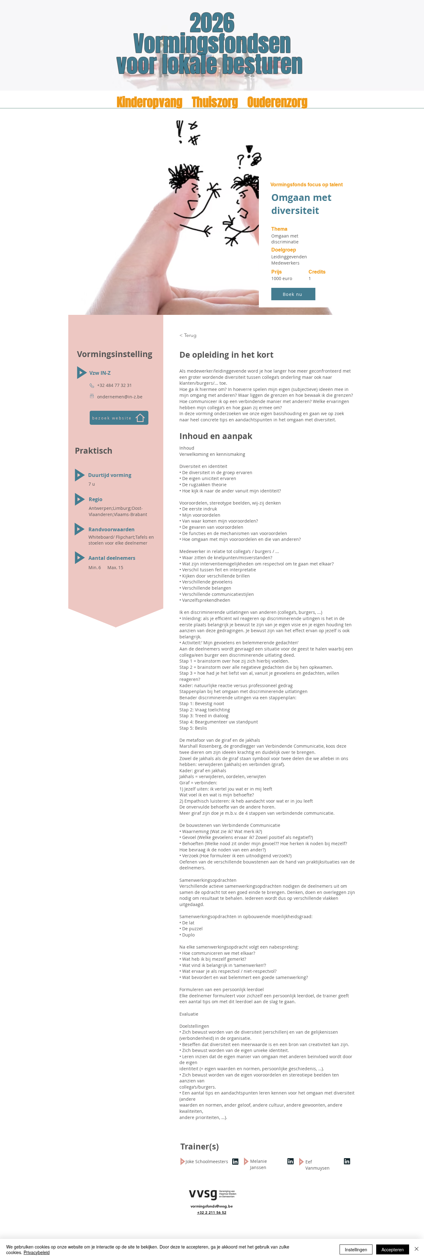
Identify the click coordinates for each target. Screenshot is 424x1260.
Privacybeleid (37, 1252)
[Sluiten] (416, 1249)
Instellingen (356, 1249)
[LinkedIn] (235, 1161)
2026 (212, 23)
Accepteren (392, 1249)
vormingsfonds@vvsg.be (212, 1205)
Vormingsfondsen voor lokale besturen (212, 54)
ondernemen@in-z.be (119, 397)
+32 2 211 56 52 (211, 1212)
